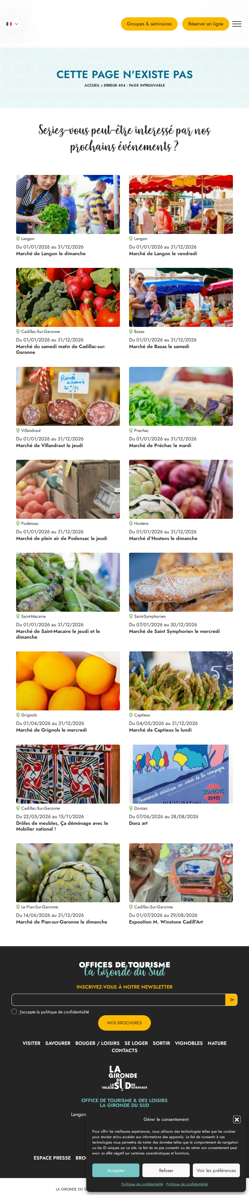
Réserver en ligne (205, 23)
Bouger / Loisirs (97, 1043)
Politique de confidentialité (142, 1184)
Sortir (161, 1043)
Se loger (136, 1043)
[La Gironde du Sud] (47, 24)
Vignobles (189, 1043)
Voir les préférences (216, 1170)
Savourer (57, 1043)
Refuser (166, 1170)
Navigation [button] (236, 23)
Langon (79, 1114)
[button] (237, 1119)
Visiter (31, 1043)
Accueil (92, 85)
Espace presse (52, 1157)
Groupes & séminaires (149, 23)
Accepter (116, 1170)
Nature (217, 1043)
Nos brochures (124, 1023)
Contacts (125, 1050)
